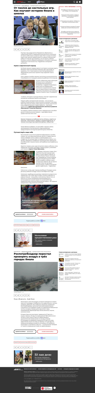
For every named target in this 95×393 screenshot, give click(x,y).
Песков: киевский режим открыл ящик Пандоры (71, 77)
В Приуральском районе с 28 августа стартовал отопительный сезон (70, 21)
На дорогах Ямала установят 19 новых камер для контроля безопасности (70, 27)
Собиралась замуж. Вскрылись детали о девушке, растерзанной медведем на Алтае (72, 46)
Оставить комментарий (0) (47, 214)
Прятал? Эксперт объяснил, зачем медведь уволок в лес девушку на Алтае (72, 50)
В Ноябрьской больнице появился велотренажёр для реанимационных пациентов (70, 33)
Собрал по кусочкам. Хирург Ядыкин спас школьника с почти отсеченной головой (73, 255)
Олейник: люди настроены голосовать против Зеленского (71, 86)
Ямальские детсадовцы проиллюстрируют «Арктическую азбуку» (38, 201)
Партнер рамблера (36, 387)
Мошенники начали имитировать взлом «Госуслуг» (71, 91)
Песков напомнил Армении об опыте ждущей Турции (72, 72)
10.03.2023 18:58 (17, 5)
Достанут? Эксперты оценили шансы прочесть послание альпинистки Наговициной (73, 278)
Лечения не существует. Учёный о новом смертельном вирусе (72, 64)
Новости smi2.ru (18, 247)
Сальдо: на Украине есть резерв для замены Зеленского (72, 82)
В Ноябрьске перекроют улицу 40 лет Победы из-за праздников (70, 10)
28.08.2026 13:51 (17, 251)
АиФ (23, 292)
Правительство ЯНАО (18, 46)
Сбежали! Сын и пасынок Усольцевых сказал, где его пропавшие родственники (73, 55)
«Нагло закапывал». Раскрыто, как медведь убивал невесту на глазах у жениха (72, 273)
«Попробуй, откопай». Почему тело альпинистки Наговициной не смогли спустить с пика (72, 264)
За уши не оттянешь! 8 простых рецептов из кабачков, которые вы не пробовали (73, 259)
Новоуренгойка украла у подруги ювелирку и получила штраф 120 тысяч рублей (70, 16)
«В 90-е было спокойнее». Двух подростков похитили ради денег (72, 41)
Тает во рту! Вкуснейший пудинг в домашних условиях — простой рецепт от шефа (72, 269)
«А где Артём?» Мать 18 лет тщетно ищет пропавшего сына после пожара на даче (72, 60)
